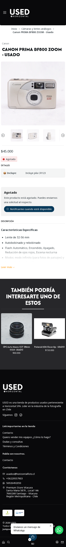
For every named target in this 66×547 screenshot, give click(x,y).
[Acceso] (57, 541)
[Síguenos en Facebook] (21, 415)
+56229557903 (14, 478)
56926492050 (13, 483)
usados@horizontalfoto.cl (20, 473)
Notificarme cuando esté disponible (31, 209)
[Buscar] (8, 541)
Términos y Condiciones (16, 446)
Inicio (14, 29)
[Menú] (4, 13)
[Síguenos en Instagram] (16, 415)
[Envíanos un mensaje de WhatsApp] (59, 530)
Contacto (8, 432)
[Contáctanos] (62, 541)
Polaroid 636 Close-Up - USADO (30, 346)
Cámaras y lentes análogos (36, 29)
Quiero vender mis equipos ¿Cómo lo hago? (27, 437)
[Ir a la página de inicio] (19, 13)
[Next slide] (62, 135)
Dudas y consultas (13, 441)
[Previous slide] (3, 135)
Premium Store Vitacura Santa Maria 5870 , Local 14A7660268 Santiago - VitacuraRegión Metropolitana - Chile (22, 492)
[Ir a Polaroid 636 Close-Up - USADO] (29, 328)
